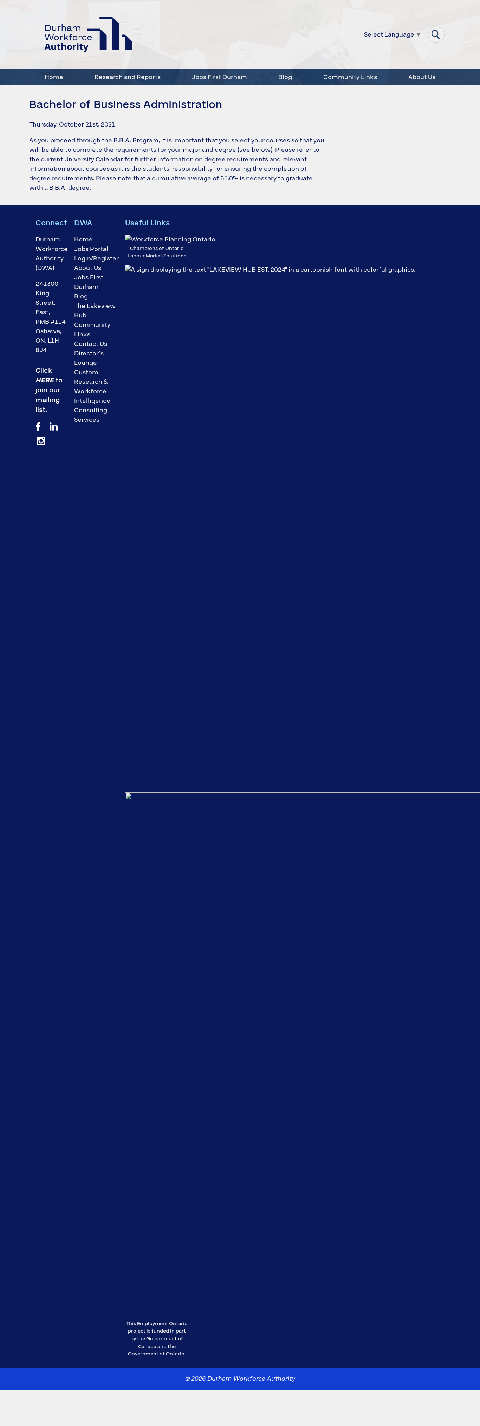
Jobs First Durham (219, 77)
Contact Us (90, 344)
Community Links (350, 77)
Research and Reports (128, 77)
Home (54, 77)
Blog (285, 77)
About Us (421, 77)
